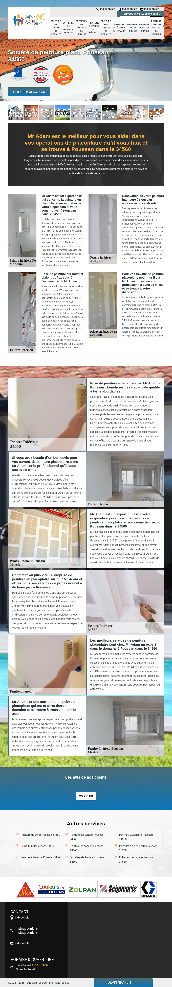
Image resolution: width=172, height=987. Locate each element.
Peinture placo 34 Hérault (144, 27)
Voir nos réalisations (29, 92)
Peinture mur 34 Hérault (132, 27)
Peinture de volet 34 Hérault (94, 28)
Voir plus (86, 796)
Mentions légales (59, 982)
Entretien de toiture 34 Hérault (81, 28)
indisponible (107, 9)
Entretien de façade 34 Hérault (68, 28)
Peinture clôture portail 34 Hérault (156, 28)
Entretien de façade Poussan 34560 (136, 859)
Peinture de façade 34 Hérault (56, 28)
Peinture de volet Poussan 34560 (40, 834)
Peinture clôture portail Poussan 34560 (138, 848)
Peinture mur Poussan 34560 (37, 846)
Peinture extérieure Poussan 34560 (136, 837)
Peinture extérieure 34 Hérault (119, 27)
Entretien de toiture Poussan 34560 (87, 859)
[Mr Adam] (29, 19)
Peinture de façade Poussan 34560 (86, 848)
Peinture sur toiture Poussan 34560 (86, 837)
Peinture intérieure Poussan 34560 (40, 857)
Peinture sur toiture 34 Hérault (106, 28)
